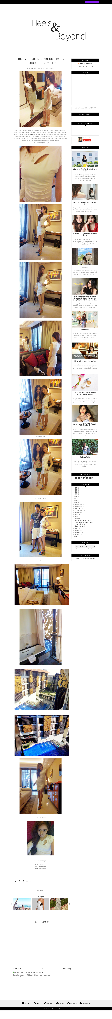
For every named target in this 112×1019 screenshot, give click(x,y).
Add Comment (50, 68)
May (76, 518)
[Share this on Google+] (19, 881)
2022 (75, 492)
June (77, 516)
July (76, 514)
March (77, 530)
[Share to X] (15, 881)
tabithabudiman (86, 63)
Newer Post (18, 969)
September (79, 510)
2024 (75, 490)
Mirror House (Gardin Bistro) (84, 520)
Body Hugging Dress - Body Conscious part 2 (84, 523)
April (77, 528)
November (79, 506)
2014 (75, 536)
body (38, 890)
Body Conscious (36, 134)
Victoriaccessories (42, 868)
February (78, 532)
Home (42, 969)
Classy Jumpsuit (80, 526)
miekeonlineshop (42, 866)
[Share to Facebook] (30, 881)
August (77, 512)
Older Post (66, 969)
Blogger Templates (63, 1008)
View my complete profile (85, 66)
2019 (75, 494)
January (78, 534)
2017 (75, 498)
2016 (75, 500)
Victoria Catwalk (43, 864)
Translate (91, 549)
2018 (75, 496)
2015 (75, 502)
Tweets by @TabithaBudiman (85, 559)
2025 (75, 488)
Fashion (41, 890)
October (78, 508)
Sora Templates (53, 1008)
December (79, 504)
